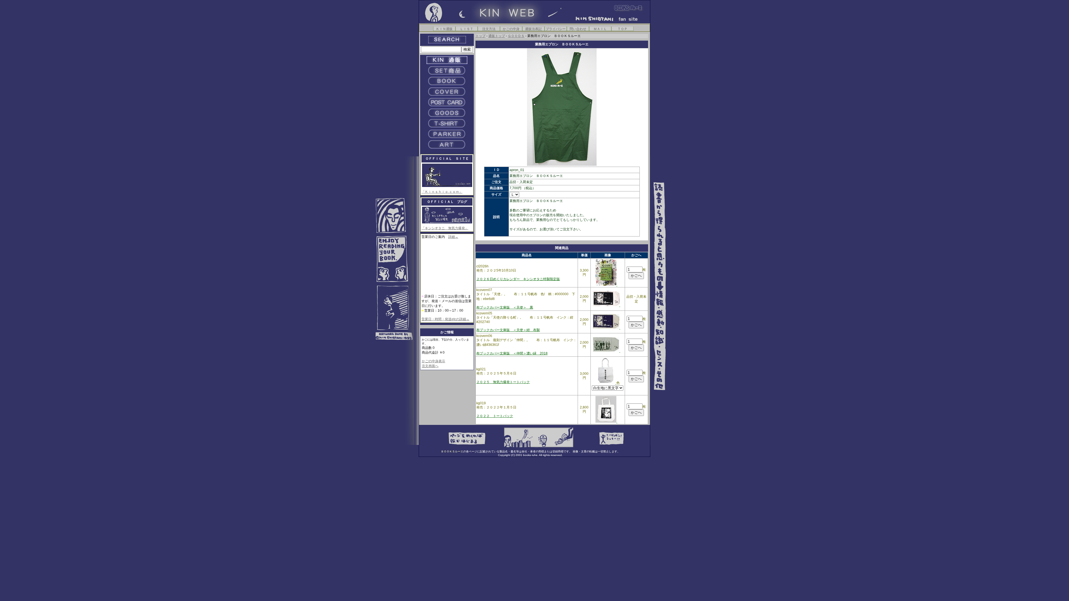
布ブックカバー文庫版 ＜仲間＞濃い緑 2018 (512, 353)
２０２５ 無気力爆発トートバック (503, 382)
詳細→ (453, 237)
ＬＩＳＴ (466, 29)
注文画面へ (430, 366)
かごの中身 (511, 29)
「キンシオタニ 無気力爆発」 (444, 228)
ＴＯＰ (622, 29)
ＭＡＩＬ (600, 29)
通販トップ (496, 36)
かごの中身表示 (433, 361)
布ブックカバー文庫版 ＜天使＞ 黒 (504, 307)
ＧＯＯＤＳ (516, 36)
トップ (480, 36)
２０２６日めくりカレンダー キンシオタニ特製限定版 (518, 279)
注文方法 (489, 29)
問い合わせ (578, 29)
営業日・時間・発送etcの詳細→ (445, 319)
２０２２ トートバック (494, 416)
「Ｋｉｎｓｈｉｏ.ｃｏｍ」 (441, 192)
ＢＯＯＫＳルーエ (452, 451)
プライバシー (556, 29)
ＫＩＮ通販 (444, 29)
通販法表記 (533, 29)
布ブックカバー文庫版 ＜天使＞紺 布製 (508, 330)
